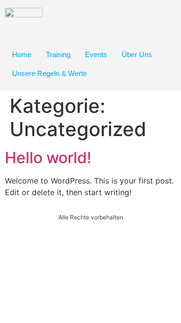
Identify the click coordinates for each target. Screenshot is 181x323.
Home (21, 54)
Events (96, 54)
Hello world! (48, 157)
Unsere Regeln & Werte (49, 73)
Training (58, 54)
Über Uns (137, 54)
